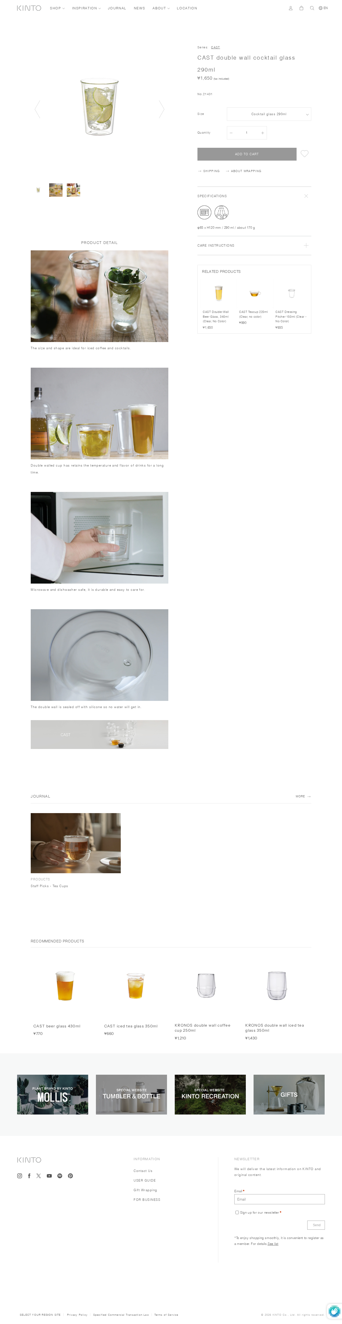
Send (317, 1225)
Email (238, 1191)
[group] (38, 190)
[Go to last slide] (37, 109)
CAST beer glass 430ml (56, 1026)
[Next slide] (161, 109)
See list (273, 1244)
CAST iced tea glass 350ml (131, 1026)
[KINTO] (29, 8)
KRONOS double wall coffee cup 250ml (203, 1028)
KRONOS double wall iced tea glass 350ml (274, 1028)
